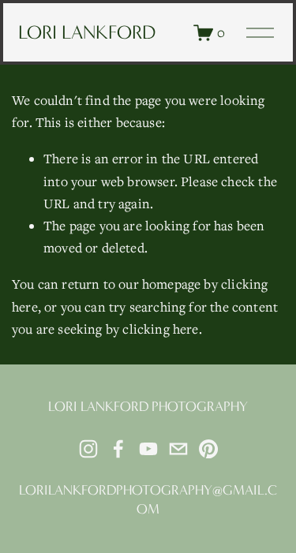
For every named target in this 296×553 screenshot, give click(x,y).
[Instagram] (88, 448)
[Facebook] (118, 448)
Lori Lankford (86, 32)
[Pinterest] (208, 448)
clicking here (160, 329)
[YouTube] (148, 448)
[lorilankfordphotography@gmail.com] (178, 448)
